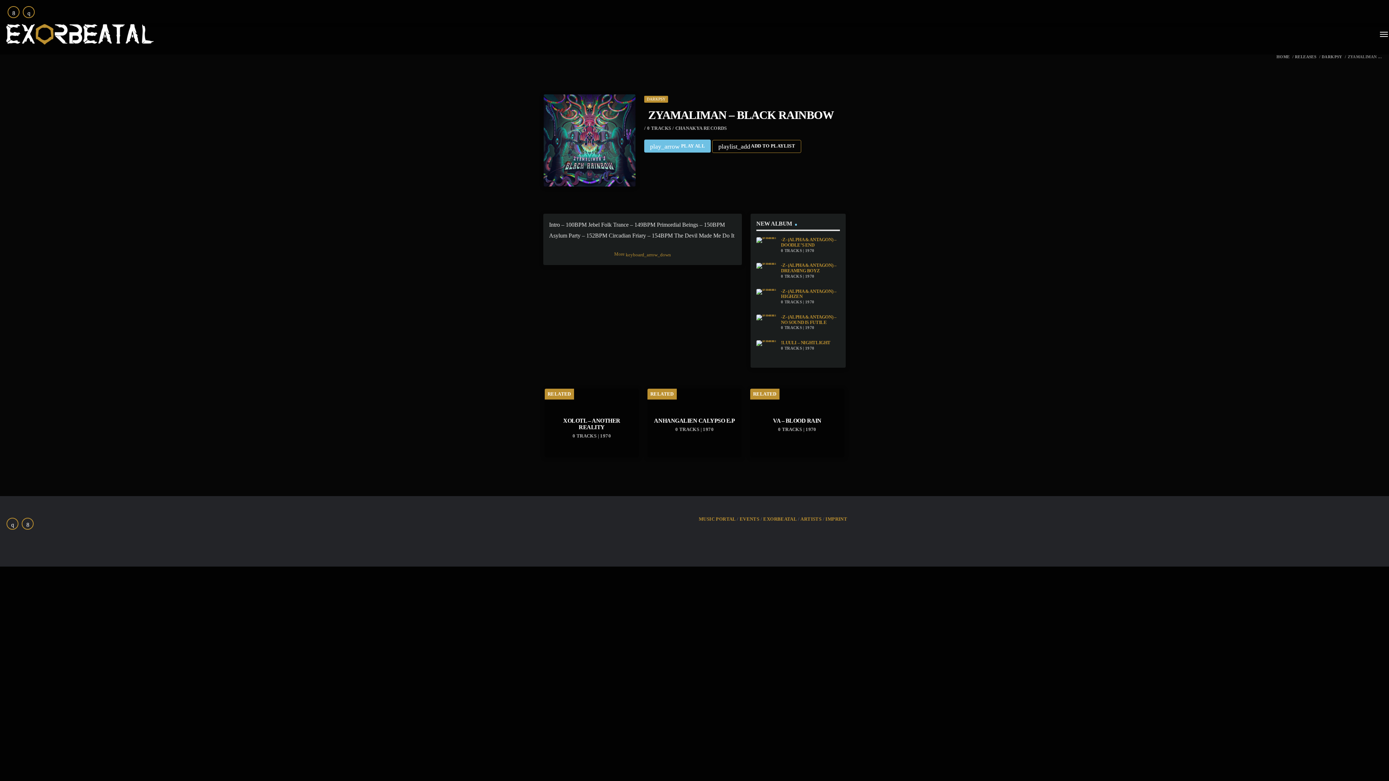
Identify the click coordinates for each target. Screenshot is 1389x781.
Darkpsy (1332, 57)
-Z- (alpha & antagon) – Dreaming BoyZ (808, 268)
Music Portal (717, 519)
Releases (1305, 57)
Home (1283, 57)
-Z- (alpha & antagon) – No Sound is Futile (808, 320)
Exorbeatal (780, 519)
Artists (810, 519)
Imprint (836, 519)
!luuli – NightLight (806, 342)
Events (749, 519)
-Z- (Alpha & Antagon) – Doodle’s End (808, 242)
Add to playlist (756, 146)
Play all (677, 146)
